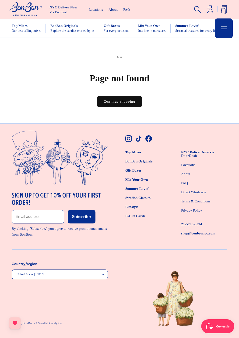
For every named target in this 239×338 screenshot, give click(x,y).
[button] (224, 28)
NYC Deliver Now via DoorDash (197, 154)
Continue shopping (119, 101)
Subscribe (81, 216)
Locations (188, 165)
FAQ (184, 183)
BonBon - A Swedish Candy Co (42, 323)
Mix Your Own (136, 179)
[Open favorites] (15, 323)
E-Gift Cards (135, 216)
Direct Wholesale (193, 192)
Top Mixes (133, 152)
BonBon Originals (139, 161)
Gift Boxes (133, 170)
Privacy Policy (191, 210)
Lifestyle (131, 207)
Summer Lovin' (137, 189)
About (185, 174)
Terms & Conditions (196, 201)
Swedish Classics (138, 198)
